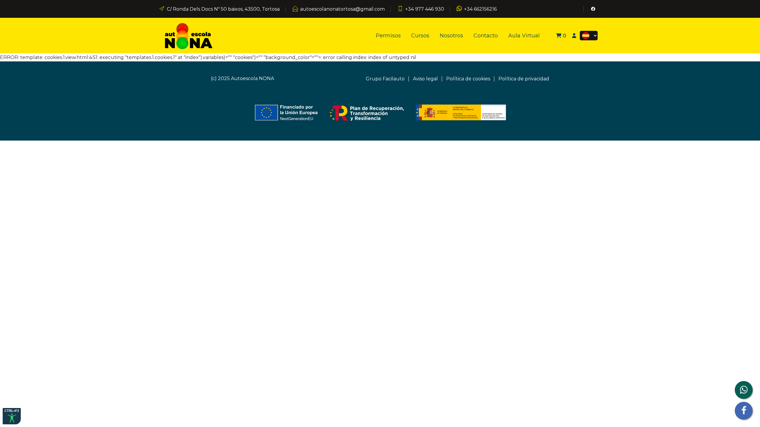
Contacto (486, 35)
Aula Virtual (524, 35)
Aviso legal (425, 79)
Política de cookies (468, 79)
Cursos (420, 35)
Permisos (388, 35)
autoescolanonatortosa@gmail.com (342, 9)
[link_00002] (188, 35)
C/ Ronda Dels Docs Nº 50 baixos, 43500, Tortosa (223, 9)
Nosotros (451, 35)
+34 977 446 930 (424, 9)
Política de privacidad (523, 79)
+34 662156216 (480, 9)
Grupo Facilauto (385, 79)
